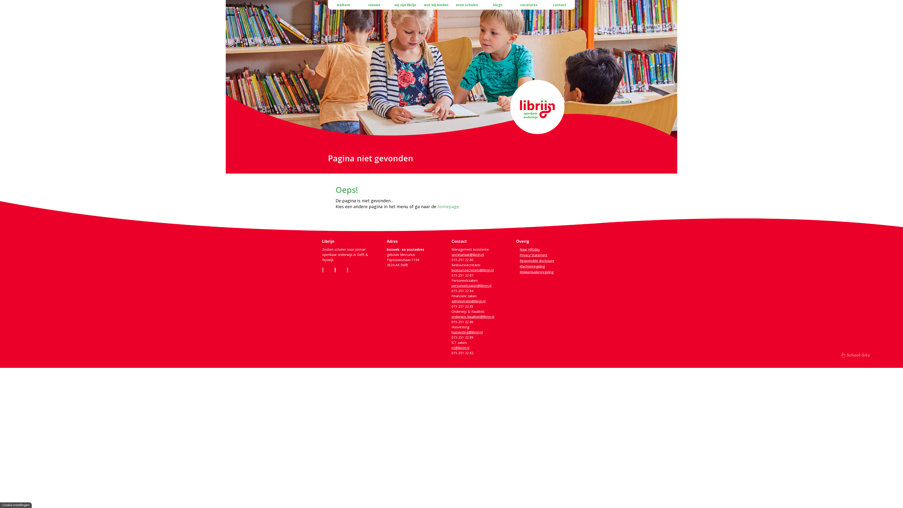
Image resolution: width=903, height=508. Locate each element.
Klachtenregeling (532, 266)
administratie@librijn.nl (469, 301)
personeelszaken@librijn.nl (471, 285)
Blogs (498, 5)
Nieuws (374, 5)
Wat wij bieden (436, 5)
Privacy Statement (533, 255)
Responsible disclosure (537, 260)
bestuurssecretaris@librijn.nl (473, 270)
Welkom (343, 5)
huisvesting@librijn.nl (467, 332)
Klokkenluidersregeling (537, 272)
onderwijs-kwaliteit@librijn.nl (473, 316)
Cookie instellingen (15, 505)
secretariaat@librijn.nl (468, 254)
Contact (559, 5)
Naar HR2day (530, 249)
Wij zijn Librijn (405, 5)
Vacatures (528, 5)
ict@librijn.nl (460, 347)
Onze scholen (467, 5)
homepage (448, 206)
